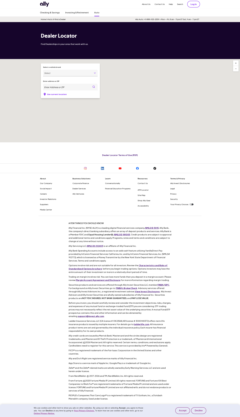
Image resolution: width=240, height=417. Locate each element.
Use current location (57, 94)
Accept (182, 410)
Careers (43, 194)
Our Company (46, 183)
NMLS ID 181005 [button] (122, 234)
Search (180, 4)
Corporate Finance (80, 183)
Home (43, 19)
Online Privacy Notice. (44, 413)
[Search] (93, 87)
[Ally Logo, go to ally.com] (44, 4)
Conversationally (112, 183)
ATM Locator (143, 190)
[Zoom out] (236, 69)
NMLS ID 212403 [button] (95, 246)
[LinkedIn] (102, 168)
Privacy (173, 194)
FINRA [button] (160, 284)
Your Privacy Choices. (84, 411)
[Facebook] (137, 168)
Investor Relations (48, 199)
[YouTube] (120, 168)
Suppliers (44, 204)
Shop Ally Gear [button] (144, 200)
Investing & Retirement (77, 12)
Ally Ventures (78, 194)
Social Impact (46, 188)
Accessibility (143, 206)
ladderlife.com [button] (141, 324)
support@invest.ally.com (91, 316)
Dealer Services (79, 188)
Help (171, 4)
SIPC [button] (166, 284)
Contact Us (160, 4)
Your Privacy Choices (179, 204)
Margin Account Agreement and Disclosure (98, 280)
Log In (194, 4)
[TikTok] (154, 168)
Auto (96, 12)
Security (174, 199)
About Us (146, 4)
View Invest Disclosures (147, 291)
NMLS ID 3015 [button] (152, 227)
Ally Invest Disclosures (180, 183)
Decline (199, 410)
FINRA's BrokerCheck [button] (126, 288)
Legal (172, 188)
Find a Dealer (60, 19)
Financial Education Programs (118, 188)
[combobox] (70, 73)
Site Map (141, 195)
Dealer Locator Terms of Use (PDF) (120, 155)
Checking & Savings (50, 12)
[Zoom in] (236, 63)
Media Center (46, 209)
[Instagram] (85, 168)
